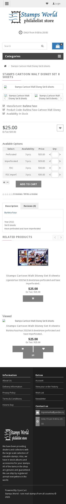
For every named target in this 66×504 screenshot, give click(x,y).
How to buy (8, 404)
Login (57, 3)
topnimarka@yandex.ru (52, 412)
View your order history (47, 386)
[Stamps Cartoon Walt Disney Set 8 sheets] (33, 87)
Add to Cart (28, 184)
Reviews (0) (30, 206)
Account (39, 380)
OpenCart (22, 490)
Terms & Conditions (12, 398)
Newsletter (41, 398)
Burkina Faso (10, 212)
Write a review (30, 194)
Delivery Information (12, 386)
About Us (7, 380)
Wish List (40, 392)
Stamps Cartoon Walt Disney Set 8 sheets (33, 275)
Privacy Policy (9, 392)
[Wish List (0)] (47, 3)
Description (11, 206)
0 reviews (17, 194)
